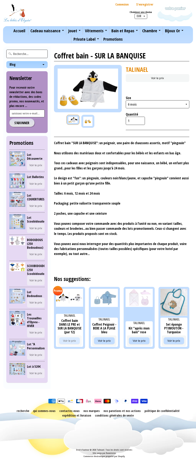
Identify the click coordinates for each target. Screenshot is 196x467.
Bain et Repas (122, 30)
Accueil (19, 30)
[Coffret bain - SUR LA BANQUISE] (72, 120)
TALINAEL (137, 69)
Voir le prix (35, 165)
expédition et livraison (76, 415)
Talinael (100, 449)
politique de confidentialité (162, 411)
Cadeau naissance (45, 30)
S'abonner (21, 123)
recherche (23, 411)
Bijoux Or (172, 30)
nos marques (91, 411)
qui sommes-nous (44, 411)
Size (128, 98)
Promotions (113, 39)
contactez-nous (69, 411)
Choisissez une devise (141, 12)
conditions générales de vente (114, 415)
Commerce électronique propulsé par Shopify (104, 456)
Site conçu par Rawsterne (104, 453)
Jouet (72, 30)
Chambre (149, 30)
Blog (13, 64)
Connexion (122, 4)
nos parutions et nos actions (122, 411)
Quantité (132, 114)
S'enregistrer (144, 4)
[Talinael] (17, 13)
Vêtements (94, 30)
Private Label (85, 39)
